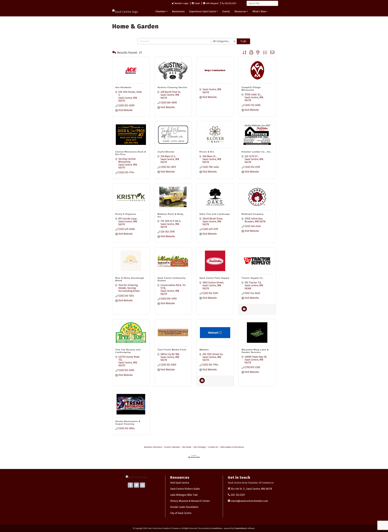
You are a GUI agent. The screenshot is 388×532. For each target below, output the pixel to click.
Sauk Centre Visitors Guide (185, 488)
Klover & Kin (206, 152)
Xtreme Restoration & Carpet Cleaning (127, 422)
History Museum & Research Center (190, 500)
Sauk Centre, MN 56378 (251, 488)
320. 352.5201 (237, 494)
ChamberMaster (240, 528)
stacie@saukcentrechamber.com (249, 500)
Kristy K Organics (125, 214)
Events (226, 11)
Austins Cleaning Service (172, 87)
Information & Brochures (232, 447)
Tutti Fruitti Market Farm (171, 349)
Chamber (160, 11)
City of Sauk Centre (180, 513)
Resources (240, 11)
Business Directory (153, 447)
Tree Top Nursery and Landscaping (127, 350)
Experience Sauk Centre (202, 11)
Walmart (204, 349)
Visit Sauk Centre (179, 482)
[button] (114, 52)
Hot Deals (186, 447)
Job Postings (200, 447)
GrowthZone (217, 528)
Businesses (178, 11)
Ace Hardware (123, 87)
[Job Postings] (244, 310)
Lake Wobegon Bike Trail (183, 494)
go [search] (244, 41)
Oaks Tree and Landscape (214, 214)
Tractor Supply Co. (253, 278)
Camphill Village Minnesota (251, 88)
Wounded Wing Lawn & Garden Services (255, 350)
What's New (259, 11)
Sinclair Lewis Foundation (184, 507)
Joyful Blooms (165, 152)
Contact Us (213, 447)
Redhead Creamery (253, 214)
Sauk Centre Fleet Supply (214, 278)
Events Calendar (172, 447)
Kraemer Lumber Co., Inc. (256, 152)
